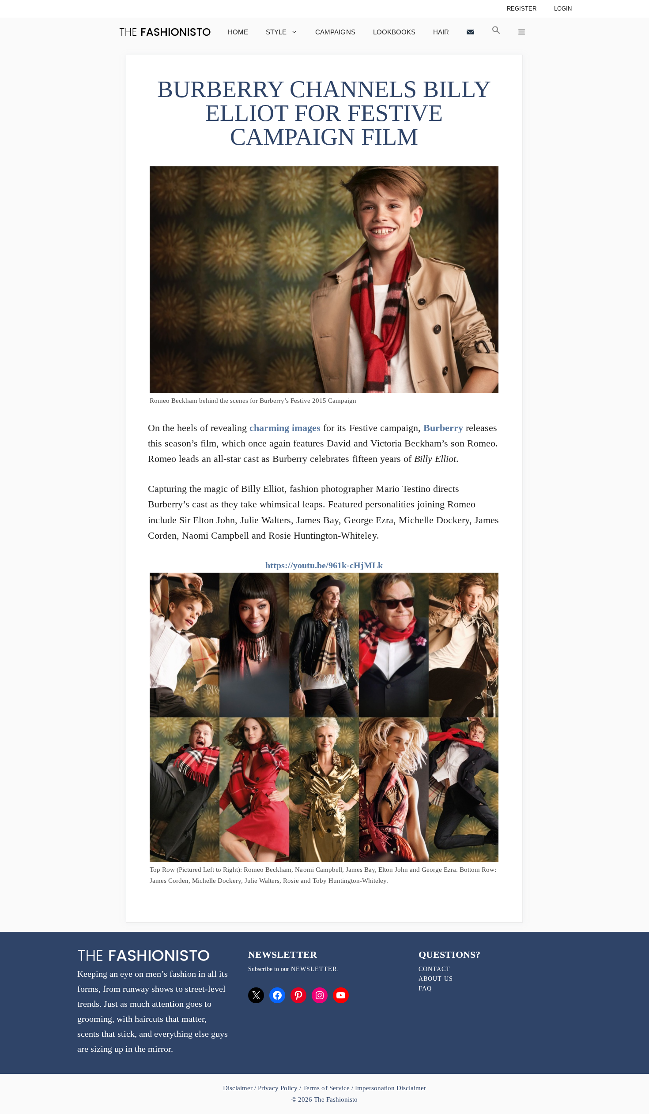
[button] (496, 32)
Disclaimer (238, 1087)
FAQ (425, 988)
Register (521, 8)
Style (276, 32)
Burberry (443, 427)
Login (563, 8)
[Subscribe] (470, 32)
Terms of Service (326, 1087)
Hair (441, 32)
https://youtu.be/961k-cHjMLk (324, 565)
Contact (434, 969)
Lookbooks (394, 32)
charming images (285, 427)
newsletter (314, 969)
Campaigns (335, 32)
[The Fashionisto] (165, 32)
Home (238, 32)
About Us (436, 978)
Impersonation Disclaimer (390, 1087)
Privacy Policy (278, 1087)
